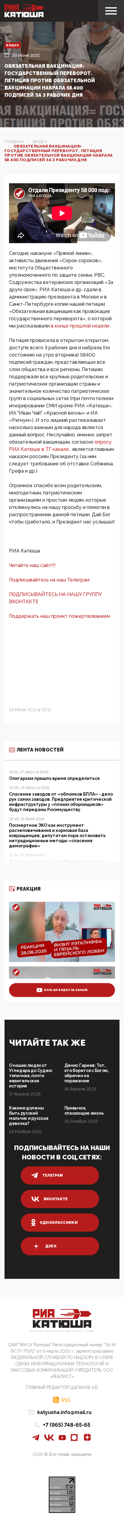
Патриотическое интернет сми (62, 1331)
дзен (50, 1246)
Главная (14, 141)
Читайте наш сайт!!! (32, 565)
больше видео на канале (66, 990)
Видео (12, 45)
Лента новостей (40, 750)
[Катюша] (24, 11)
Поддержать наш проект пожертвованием (59, 616)
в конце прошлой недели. (80, 326)
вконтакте (56, 1199)
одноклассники (59, 1222)
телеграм (52, 1175)
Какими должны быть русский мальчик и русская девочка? (28, 1116)
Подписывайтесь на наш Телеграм (49, 580)
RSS (65, 1400)
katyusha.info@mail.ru (64, 1412)
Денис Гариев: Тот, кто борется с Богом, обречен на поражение (86, 1073)
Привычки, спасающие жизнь (84, 1111)
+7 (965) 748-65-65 (66, 1425)
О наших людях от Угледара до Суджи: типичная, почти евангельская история (31, 1075)
